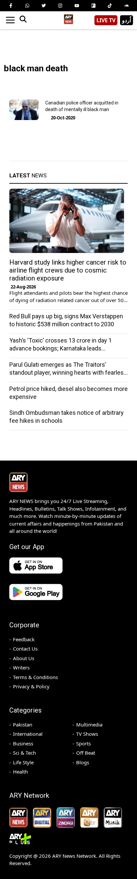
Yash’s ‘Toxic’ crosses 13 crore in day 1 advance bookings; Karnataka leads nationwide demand (60, 348)
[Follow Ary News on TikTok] (109, 5)
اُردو (126, 20)
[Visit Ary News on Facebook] (10, 5)
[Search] (23, 20)
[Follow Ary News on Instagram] (60, 5)
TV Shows (87, 733)
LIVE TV (105, 20)
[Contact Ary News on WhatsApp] (27, 5)
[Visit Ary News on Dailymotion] (93, 5)
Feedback (24, 639)
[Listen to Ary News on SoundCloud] (126, 5)
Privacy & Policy (31, 686)
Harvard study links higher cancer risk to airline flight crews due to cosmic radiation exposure (67, 270)
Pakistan (22, 724)
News (28, 175)
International (28, 733)
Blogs (82, 762)
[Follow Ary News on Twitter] (43, 5)
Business (23, 743)
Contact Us (25, 648)
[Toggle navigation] (10, 20)
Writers (21, 667)
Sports (83, 743)
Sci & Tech (24, 752)
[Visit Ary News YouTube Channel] (76, 5)
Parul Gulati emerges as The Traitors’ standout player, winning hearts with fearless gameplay (68, 372)
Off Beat (85, 752)
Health (20, 771)
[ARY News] (68, 17)
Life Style (23, 762)
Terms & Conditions (35, 677)
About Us (23, 658)
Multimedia (89, 724)
